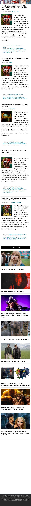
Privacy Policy (7, 500)
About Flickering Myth (18, 481)
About (18, 479)
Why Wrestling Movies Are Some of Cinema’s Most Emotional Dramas (12, 408)
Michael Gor (13, 51)
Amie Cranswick (13, 45)
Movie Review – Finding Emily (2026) (13, 269)
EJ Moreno (11, 187)
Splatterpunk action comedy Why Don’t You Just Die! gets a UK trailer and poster (14, 7)
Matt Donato (12, 141)
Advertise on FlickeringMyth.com (18, 484)
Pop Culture (18, 462)
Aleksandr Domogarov (14, 96)
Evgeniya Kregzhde (14, 49)
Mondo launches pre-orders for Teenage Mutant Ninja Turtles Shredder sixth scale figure (14, 315)
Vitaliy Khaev (20, 51)
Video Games (18, 472)
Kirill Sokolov (6, 51)
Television (18, 467)
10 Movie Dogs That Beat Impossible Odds (15, 339)
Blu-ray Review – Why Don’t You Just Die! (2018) (15, 59)
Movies (18, 45)
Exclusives (18, 459)
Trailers (5, 47)
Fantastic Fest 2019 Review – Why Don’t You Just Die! (14, 199)
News (22, 45)
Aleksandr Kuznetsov (14, 48)
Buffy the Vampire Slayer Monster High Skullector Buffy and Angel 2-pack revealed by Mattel (15, 433)
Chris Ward (12, 94)
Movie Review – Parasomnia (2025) (12, 291)
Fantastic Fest (22, 237)
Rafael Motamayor (17, 234)
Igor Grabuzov (22, 49)
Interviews (18, 457)
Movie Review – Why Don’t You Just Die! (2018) (14, 105)
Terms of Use (24, 499)
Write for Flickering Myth (18, 486)
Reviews (21, 94)
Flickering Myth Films (18, 477)
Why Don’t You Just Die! (21, 98)
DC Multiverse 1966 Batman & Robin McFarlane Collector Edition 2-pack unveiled (15, 384)
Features (18, 452)
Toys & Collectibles (18, 474)
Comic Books (18, 469)
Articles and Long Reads (18, 454)
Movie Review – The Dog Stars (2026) (13, 361)
